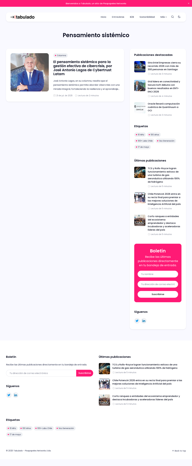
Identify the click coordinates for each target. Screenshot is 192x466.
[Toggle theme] (179, 17)
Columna (61, 55)
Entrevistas (118, 17)
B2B (132, 17)
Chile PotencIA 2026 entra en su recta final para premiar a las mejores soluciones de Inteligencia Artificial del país (164, 199)
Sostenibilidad (147, 17)
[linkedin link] (144, 321)
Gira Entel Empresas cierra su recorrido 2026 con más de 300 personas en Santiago (164, 66)
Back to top (180, 450)
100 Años (155, 134)
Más (162, 17)
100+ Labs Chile (145, 140)
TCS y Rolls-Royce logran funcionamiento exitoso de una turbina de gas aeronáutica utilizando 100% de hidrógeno (164, 175)
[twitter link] (137, 321)
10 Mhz (141, 134)
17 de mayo (143, 147)
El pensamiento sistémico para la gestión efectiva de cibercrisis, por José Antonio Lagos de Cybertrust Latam (82, 68)
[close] (188, 3)
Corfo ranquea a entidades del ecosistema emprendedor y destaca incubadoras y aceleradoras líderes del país (164, 223)
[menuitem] (103, 17)
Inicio (103, 17)
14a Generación (166, 140)
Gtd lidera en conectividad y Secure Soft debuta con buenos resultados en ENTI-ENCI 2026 (164, 86)
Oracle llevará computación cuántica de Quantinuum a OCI (164, 107)
